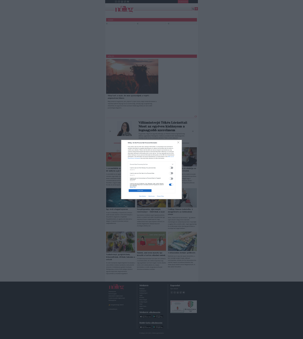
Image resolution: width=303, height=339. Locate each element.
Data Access (151, 196)
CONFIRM (140, 190)
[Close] (178, 142)
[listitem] (151, 164)
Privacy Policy (160, 196)
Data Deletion (142, 196)
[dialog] (151, 169)
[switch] (171, 168)
